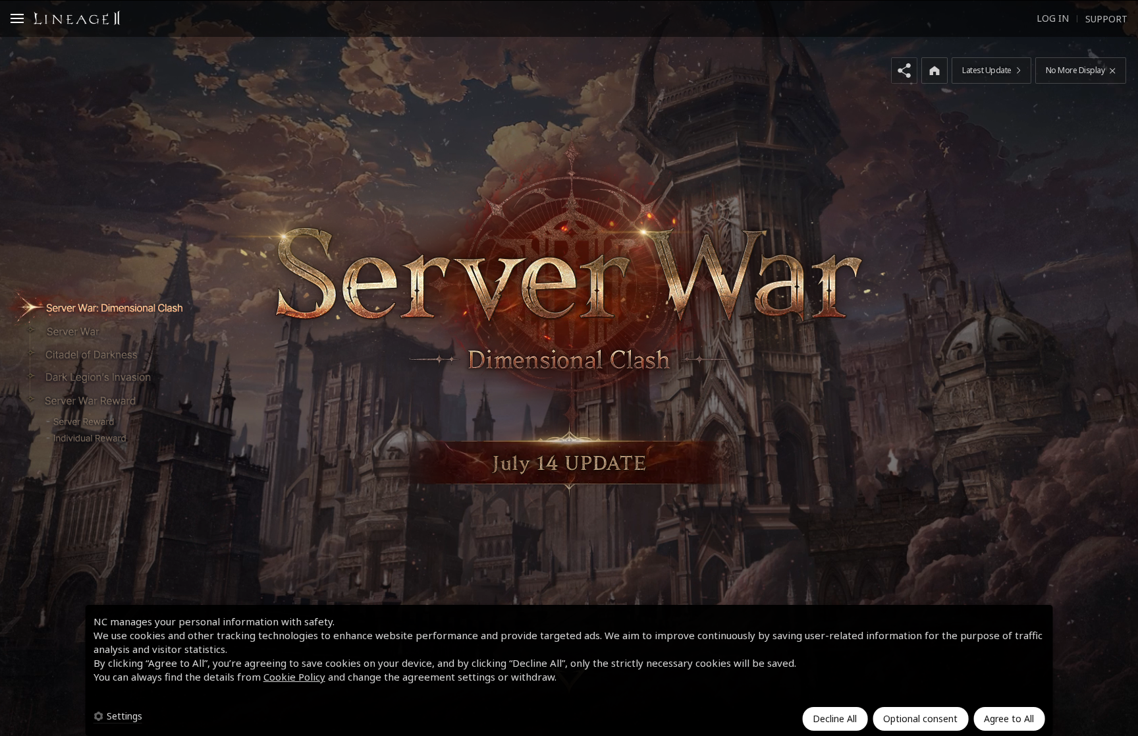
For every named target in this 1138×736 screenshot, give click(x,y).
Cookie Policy (294, 676)
